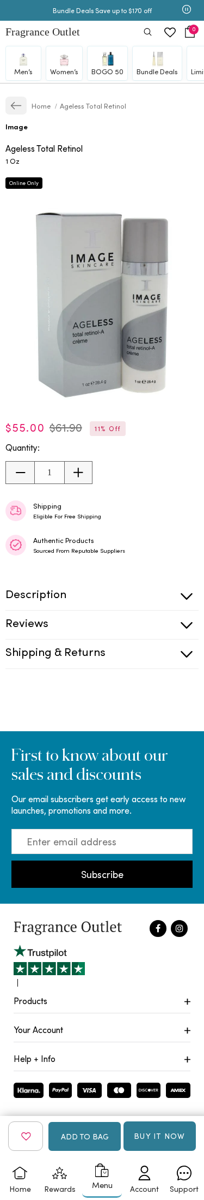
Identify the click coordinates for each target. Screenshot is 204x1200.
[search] (148, 33)
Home (42, 105)
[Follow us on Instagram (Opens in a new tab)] (179, 928)
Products (30, 1000)
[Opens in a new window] (49, 966)
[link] (16, 106)
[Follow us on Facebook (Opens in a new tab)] (158, 928)
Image (16, 126)
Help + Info (34, 1058)
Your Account (38, 1029)
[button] (190, 32)
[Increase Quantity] (78, 472)
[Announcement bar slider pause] (186, 10)
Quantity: (22, 447)
